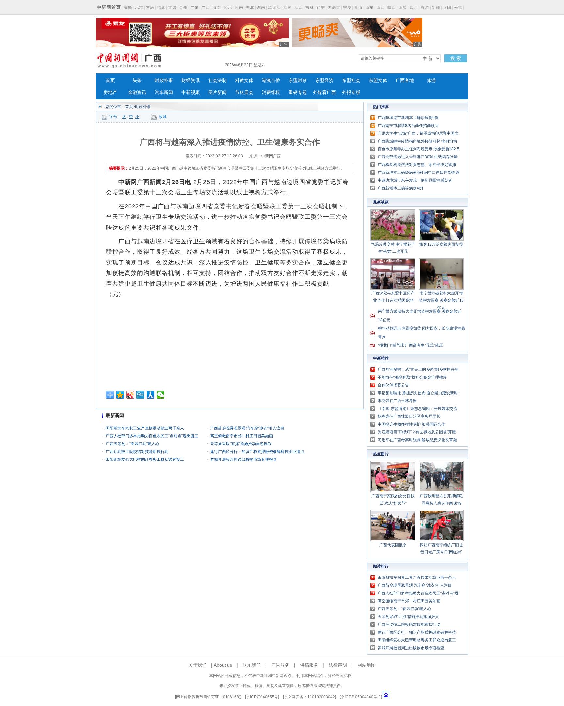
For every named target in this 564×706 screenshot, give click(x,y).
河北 (228, 7)
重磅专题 (298, 92)
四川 (414, 7)
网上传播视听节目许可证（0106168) (208, 697)
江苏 (287, 7)
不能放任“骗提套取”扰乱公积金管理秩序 (412, 377)
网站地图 (366, 665)
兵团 (447, 7)
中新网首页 (109, 7)
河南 (239, 7)
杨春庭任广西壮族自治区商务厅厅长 (409, 416)
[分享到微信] (161, 395)
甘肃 (172, 7)
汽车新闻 (164, 92)
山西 (380, 7)
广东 (194, 7)
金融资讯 (137, 92)
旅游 (431, 80)
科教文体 (244, 80)
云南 (458, 7)
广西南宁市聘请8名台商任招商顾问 (408, 125)
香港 (425, 7)
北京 (139, 7)
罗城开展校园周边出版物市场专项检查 (243, 459)
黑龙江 (274, 7)
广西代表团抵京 (393, 545)
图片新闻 (217, 92)
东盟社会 (351, 80)
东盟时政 (298, 80)
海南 (216, 7)
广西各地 (405, 80)
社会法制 (217, 80)
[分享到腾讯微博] (140, 395)
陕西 (391, 7)
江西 (298, 7)
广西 (205, 7)
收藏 (163, 116)
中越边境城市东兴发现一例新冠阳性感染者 (415, 180)
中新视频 (190, 92)
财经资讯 (190, 80)
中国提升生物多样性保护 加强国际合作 (411, 424)
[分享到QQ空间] (120, 395)
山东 (369, 7)
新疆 (436, 7)
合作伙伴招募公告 (393, 385)
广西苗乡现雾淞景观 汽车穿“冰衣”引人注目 (247, 428)
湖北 (250, 7)
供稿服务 (309, 665)
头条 (137, 80)
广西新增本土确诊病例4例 (400, 188)
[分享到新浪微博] (130, 395)
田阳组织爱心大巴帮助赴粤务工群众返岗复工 (145, 459)
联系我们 (252, 665)
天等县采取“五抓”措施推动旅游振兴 (241, 444)
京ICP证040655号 (262, 697)
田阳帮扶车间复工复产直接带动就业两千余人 (145, 428)
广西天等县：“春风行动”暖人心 (132, 444)
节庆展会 (244, 92)
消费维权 (271, 92)
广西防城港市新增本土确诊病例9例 (408, 117)
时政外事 (164, 80)
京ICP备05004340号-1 (361, 697)
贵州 (183, 7)
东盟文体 (378, 80)
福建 (161, 7)
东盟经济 (324, 80)
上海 (403, 7)
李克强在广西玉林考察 (397, 400)
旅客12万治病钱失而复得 (441, 244)
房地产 (110, 92)
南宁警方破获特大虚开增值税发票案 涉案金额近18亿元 (441, 300)
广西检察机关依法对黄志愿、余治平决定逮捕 (417, 164)
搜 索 (455, 58)
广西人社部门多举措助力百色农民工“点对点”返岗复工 (152, 436)
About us (223, 665)
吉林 (310, 7)
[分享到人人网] (151, 395)
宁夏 (347, 7)
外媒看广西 (324, 92)
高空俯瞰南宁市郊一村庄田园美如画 (241, 436)
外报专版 (351, 92)
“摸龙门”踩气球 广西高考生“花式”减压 (410, 345)
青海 (358, 7)
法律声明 (338, 665)
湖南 (261, 7)
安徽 (128, 7)
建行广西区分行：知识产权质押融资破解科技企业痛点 (257, 451)
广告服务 (280, 665)
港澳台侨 (271, 80)
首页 (110, 80)
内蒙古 (334, 7)
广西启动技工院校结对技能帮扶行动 (137, 451)
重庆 (150, 7)
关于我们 (197, 665)
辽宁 (321, 7)
